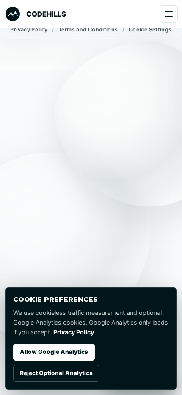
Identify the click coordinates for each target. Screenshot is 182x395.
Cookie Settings (150, 29)
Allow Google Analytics (54, 351)
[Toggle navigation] (169, 14)
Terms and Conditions (88, 29)
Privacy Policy (28, 29)
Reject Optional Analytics (56, 373)
